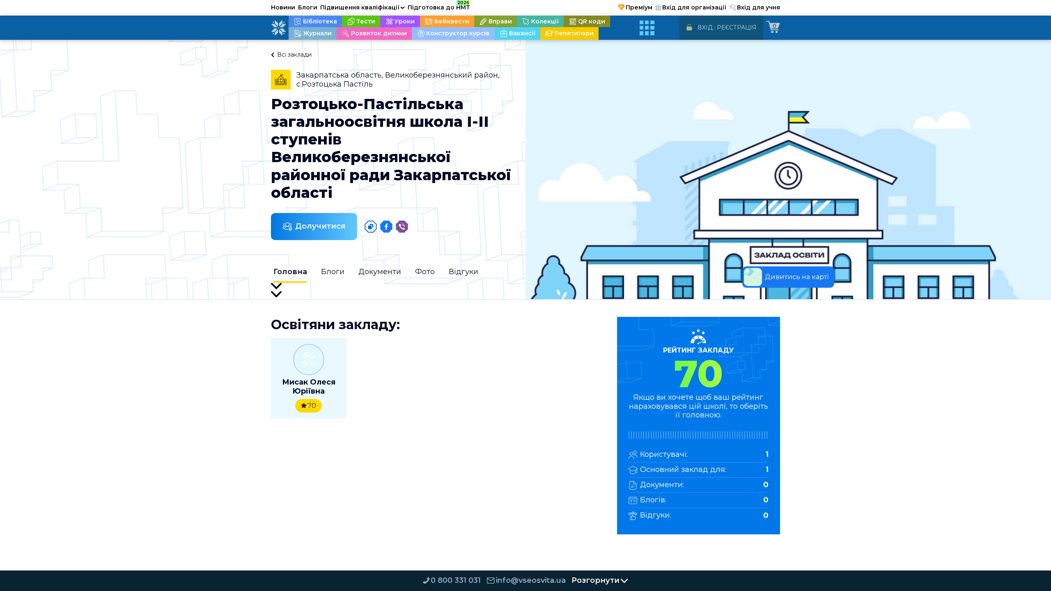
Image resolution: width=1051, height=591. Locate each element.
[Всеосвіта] (278, 28)
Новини (283, 7)
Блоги (307, 7)
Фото (425, 271)
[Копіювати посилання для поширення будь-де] (371, 226)
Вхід (705, 27)
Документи (379, 271)
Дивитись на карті (796, 277)
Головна (290, 271)
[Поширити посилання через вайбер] (402, 226)
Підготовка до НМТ (439, 6)
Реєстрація (737, 27)
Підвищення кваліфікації (362, 7)
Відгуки (463, 271)
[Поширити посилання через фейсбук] (386, 226)
